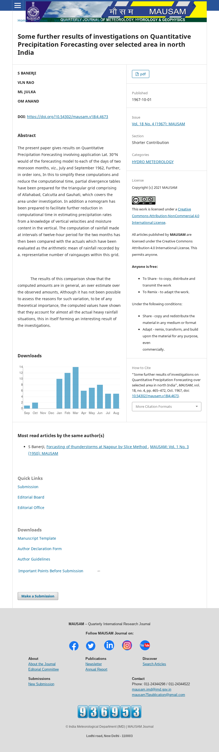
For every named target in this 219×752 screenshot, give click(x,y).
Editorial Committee (43, 669)
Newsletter (93, 664)
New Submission (41, 684)
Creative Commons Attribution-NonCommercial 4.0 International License (165, 216)
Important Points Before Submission (50, 570)
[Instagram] (127, 650)
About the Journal (42, 664)
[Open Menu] (17, 5)
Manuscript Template (37, 538)
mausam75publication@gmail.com (158, 695)
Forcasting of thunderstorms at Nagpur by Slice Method (97, 446)
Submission (28, 486)
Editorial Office (31, 507)
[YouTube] (145, 650)
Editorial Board (31, 497)
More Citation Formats (154, 406)
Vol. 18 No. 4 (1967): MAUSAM (78, 20)
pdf (142, 74)
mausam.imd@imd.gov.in (151, 689)
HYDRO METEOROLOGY (153, 161)
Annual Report (96, 669)
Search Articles (154, 664)
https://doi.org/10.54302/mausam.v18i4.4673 (67, 116)
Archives (41, 20)
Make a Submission (37, 596)
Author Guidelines (34, 559)
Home (23, 20)
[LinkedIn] (109, 650)
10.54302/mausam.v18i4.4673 (155, 395)
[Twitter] (90, 650)
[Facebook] (74, 650)
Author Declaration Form (40, 548)
